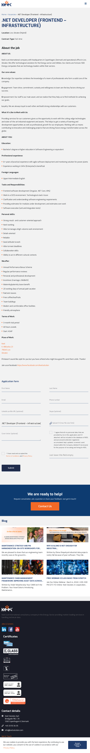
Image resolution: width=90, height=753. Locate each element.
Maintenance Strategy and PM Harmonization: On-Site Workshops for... (21, 547)
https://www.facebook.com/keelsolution (33, 365)
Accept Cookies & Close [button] (77, 744)
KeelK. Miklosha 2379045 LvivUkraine (7, 348)
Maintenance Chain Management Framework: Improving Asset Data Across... (22, 579)
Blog (4, 521)
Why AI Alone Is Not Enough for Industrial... (62, 547)
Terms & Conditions (12, 456)
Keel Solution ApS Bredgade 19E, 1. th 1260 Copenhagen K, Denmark (17, 719)
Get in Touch (7, 736)
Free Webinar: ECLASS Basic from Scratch (66, 578)
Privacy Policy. (27, 456)
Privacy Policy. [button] (9, 748)
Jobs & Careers (7, 624)
